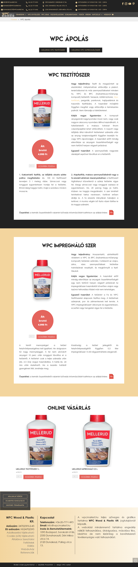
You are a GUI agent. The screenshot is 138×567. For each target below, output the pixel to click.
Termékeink (20, 14)
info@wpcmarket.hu (59, 525)
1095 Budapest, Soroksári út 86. (56, 2)
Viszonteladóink (57, 14)
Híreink (88, 14)
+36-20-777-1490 (33, 9)
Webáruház (27, 549)
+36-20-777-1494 (33, 2)
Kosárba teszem (46, 166)
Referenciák (27, 552)
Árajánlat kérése (15, 496)
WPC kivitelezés (34, 14)
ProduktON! (49, 565)
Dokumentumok (71, 14)
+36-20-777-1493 (64, 522)
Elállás (30, 545)
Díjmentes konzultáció (15, 501)
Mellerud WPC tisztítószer (53, 50)
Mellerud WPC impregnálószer (85, 50)
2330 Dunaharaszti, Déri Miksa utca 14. (58, 9)
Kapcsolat (96, 14)
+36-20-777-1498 (33, 6)
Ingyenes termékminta (15, 505)
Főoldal (14, 19)
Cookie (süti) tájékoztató (20, 536)
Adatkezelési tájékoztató (20, 532)
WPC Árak (45, 14)
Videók (81, 14)
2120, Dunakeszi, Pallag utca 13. (56, 5)
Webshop (107, 14)
